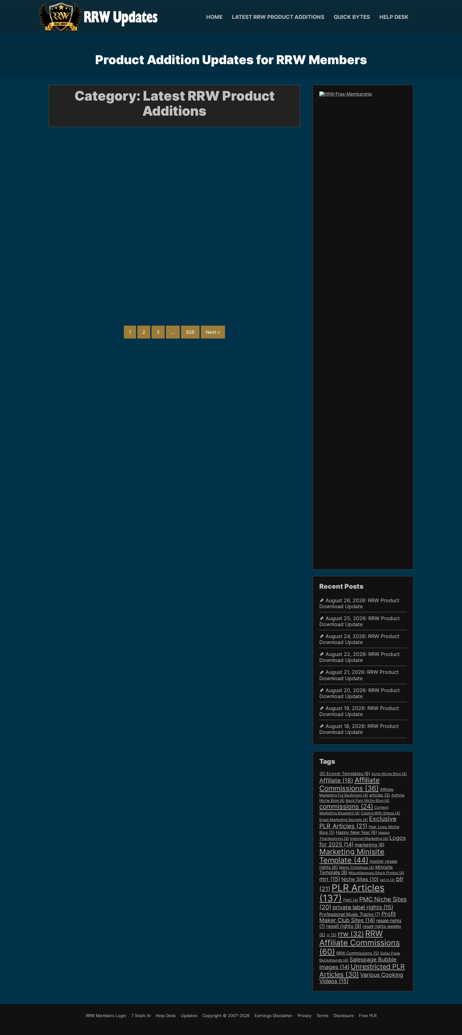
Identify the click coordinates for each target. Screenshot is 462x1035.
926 (190, 332)
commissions (346, 806)
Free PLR (368, 1015)
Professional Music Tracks (349, 914)
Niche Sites (360, 879)
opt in (387, 880)
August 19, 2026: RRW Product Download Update (359, 711)
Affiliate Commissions (349, 784)
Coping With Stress (380, 813)
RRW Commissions (357, 953)
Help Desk (394, 17)
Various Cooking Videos (361, 978)
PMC (350, 900)
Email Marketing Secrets (343, 820)
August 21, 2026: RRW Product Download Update (218, 200)
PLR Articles (351, 893)
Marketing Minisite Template (351, 856)
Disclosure (343, 1015)
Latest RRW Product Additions (278, 17)
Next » (213, 332)
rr (332, 935)
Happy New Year (356, 832)
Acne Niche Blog (389, 774)
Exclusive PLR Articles (357, 822)
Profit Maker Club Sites (357, 917)
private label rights (363, 907)
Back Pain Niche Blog (367, 800)
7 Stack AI (141, 1015)
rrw (351, 934)
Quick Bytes (352, 17)
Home (214, 17)
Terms (322, 1015)
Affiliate (336, 780)
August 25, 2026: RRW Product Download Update (176, 106)
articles (379, 795)
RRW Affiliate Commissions (359, 942)
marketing (369, 845)
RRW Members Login (106, 1015)
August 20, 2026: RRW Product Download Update (359, 693)
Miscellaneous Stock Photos (376, 873)
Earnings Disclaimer (274, 1015)
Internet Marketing (369, 838)
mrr (329, 879)
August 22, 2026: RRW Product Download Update (134, 200)
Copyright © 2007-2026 (226, 1015)
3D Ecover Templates (344, 773)
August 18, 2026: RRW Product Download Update (359, 729)
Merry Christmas (356, 867)
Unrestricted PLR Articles (362, 970)
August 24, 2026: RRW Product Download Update (261, 106)
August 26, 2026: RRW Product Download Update (92, 106)
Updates (189, 1015)
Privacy (304, 1015)
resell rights (343, 926)
